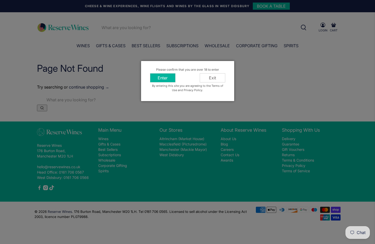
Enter (163, 77)
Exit (212, 77)
